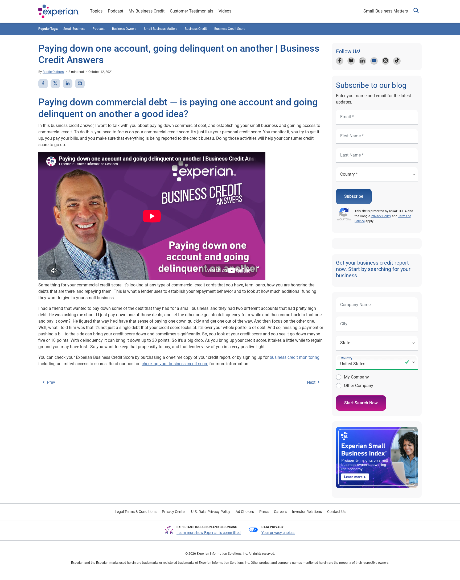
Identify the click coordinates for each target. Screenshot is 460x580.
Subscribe (353, 196)
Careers (280, 511)
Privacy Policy (381, 216)
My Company (356, 377)
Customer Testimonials (191, 11)
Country (346, 358)
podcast (99, 29)
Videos (225, 11)
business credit (196, 29)
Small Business (74, 29)
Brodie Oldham (53, 72)
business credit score (229, 29)
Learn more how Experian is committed (208, 532)
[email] (80, 83)
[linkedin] (67, 83)
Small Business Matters (385, 11)
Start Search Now (361, 402)
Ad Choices (245, 511)
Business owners (124, 29)
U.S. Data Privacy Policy (210, 511)
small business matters (160, 29)
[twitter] (55, 83)
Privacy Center (174, 511)
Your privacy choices (278, 532)
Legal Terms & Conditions (136, 511)
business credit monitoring (294, 357)
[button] (416, 11)
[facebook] (43, 83)
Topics (96, 11)
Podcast (115, 11)
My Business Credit (147, 11)
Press (264, 511)
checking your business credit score (175, 363)
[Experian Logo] (58, 11)
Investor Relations (307, 511)
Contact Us (336, 511)
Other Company (358, 385)
